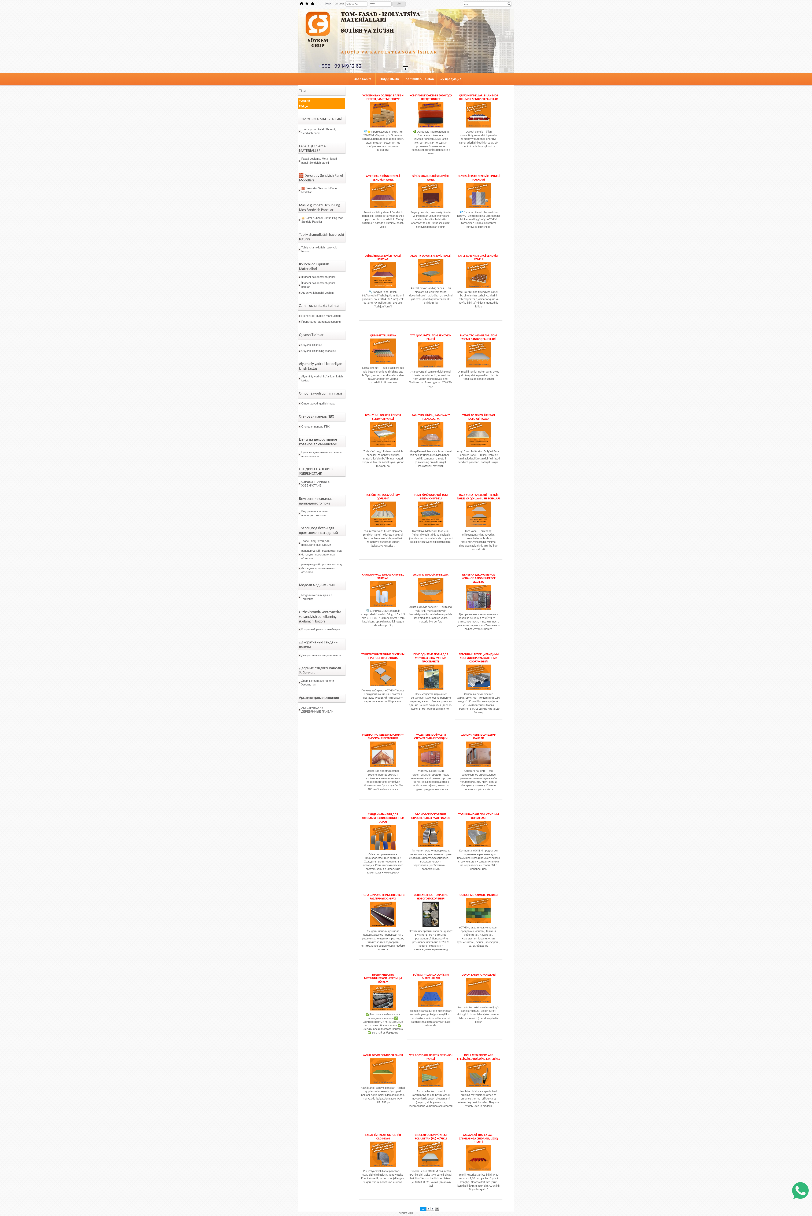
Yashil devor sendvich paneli (383, 1055)
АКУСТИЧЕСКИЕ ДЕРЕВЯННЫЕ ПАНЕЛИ (317, 709)
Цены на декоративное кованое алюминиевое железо (479, 578)
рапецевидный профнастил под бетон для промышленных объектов (321, 554)
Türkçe (303, 106)
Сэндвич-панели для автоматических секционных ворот (383, 818)
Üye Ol (328, 4)
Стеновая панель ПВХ (315, 426)
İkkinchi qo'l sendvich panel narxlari (318, 284)
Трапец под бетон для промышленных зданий (316, 542)
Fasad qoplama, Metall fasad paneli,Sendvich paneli (319, 160)
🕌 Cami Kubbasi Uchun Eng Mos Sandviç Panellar (322, 219)
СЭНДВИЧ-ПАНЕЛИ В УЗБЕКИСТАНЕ (315, 483)
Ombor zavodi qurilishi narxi (318, 403)
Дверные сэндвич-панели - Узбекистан (318, 682)
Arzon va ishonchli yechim (317, 292)
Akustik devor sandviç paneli (430, 256)
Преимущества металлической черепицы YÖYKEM (383, 978)
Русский (304, 100)
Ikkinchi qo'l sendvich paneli (318, 276)
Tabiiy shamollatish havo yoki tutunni (319, 249)
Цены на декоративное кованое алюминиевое (321, 454)
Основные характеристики (478, 895)
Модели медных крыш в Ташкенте (316, 597)
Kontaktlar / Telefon (420, 79)
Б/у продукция (450, 79)
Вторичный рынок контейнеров (320, 629)
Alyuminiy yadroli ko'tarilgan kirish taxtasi (322, 378)
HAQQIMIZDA (389, 79)
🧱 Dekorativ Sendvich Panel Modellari (319, 190)
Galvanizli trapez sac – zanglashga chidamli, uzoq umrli (478, 1139)
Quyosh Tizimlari (311, 345)
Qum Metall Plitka (383, 335)
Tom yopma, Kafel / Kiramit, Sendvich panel (318, 131)
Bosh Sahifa (362, 79)
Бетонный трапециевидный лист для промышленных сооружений (479, 658)
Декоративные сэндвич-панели (321, 655)
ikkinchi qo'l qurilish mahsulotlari (321, 315)
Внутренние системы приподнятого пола (314, 513)
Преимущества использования (321, 321)
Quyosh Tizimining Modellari (318, 350)
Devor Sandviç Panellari (479, 974)
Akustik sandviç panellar (431, 574)
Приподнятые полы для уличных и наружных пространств (430, 658)
